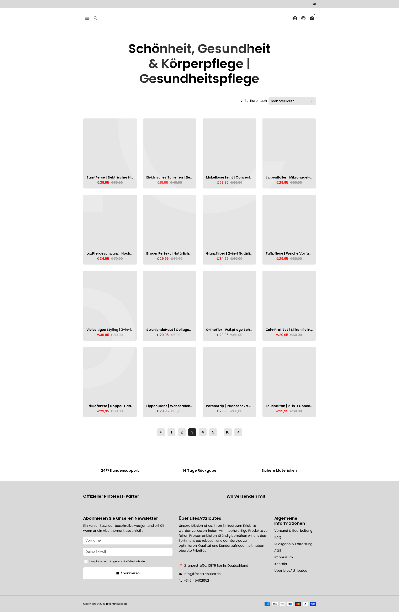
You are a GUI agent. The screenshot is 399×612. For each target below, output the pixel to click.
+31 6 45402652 (194, 580)
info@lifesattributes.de (200, 573)
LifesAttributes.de (116, 604)
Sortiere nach (253, 100)
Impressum (283, 557)
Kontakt (280, 564)
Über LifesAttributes (290, 570)
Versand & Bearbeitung (293, 530)
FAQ (277, 537)
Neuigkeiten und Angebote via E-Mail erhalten (117, 561)
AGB (277, 550)
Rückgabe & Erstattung (293, 544)
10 (227, 432)
